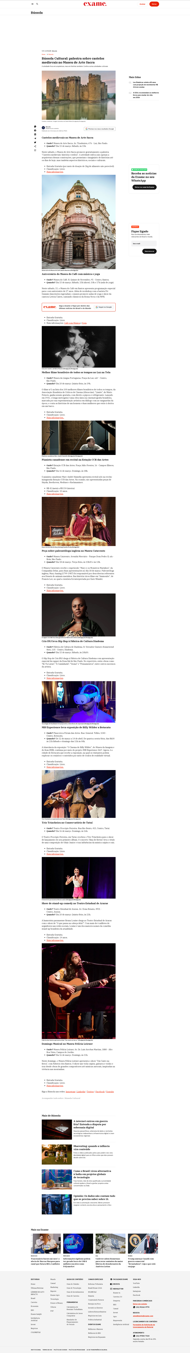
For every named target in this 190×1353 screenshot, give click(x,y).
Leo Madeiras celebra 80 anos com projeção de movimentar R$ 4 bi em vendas (145, 84)
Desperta (116, 1301)
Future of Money (56, 1303)
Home (43, 54)
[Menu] (32, 4)
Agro (115, 1316)
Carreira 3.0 (117, 1297)
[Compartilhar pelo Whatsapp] (35, 126)
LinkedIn (136, 1287)
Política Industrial (95, 1320)
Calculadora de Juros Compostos (75, 1314)
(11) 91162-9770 (142, 1307)
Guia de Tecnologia (74, 1288)
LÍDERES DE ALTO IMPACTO (37, 1293)
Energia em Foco (94, 1304)
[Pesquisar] (37, 4)
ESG (32, 1310)
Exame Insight (36, 1314)
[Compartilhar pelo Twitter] (35, 142)
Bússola (37, 13)
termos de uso (47, 1350)
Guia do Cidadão (73, 1284)
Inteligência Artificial (35, 1319)
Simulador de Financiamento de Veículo (72, 1322)
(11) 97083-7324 (142, 1336)
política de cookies (60, 1350)
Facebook (136, 1295)
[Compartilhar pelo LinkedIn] (35, 134)
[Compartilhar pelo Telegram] (35, 138)
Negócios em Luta (95, 1316)
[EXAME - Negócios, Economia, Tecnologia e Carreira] (95, 4)
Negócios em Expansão (96, 1337)
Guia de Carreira (73, 1296)
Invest (33, 1324)
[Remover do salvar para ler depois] (35, 150)
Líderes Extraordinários (97, 1312)
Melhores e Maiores (95, 1329)
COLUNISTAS (35, 1332)
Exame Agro (55, 1295)
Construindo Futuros (96, 1300)
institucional (36, 1350)
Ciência (53, 1307)
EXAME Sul (92, 1292)
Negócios (34, 1328)
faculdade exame (120, 1279)
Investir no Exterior (95, 1308)
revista (116, 1284)
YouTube (136, 1283)
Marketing (54, 1287)
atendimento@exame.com (143, 1316)
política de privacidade (77, 1350)
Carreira (34, 1302)
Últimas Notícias (37, 1288)
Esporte (53, 1291)
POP (52, 1311)
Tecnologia (54, 1299)
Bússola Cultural (72, 1098)
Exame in (116, 1293)
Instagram (137, 1291)
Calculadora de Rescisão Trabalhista (75, 1308)
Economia (34, 1306)
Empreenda (117, 1320)
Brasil (33, 1298)
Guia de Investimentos (75, 1292)
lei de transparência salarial (97, 1350)
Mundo (53, 1279)
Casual (53, 1283)
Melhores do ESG (94, 1333)
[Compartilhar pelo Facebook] (35, 130)
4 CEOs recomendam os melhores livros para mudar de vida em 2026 (146, 95)
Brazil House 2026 (95, 1288)
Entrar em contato (140, 1304)
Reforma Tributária (95, 1284)
